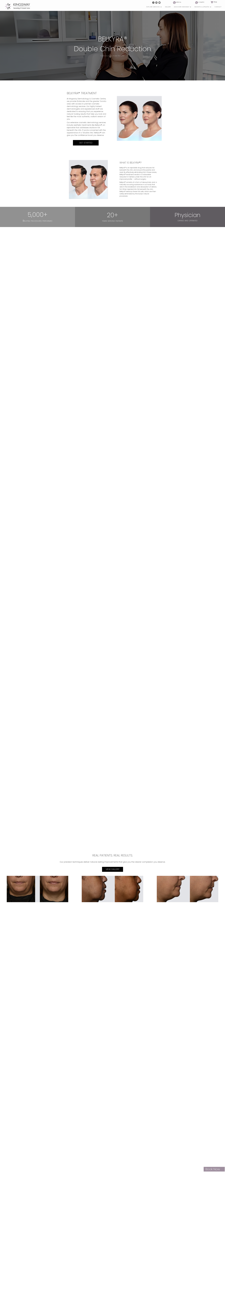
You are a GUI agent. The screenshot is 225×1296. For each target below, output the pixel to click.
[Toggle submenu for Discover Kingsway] (190, 7)
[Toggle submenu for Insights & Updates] (211, 7)
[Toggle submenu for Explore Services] (161, 7)
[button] (153, 2)
